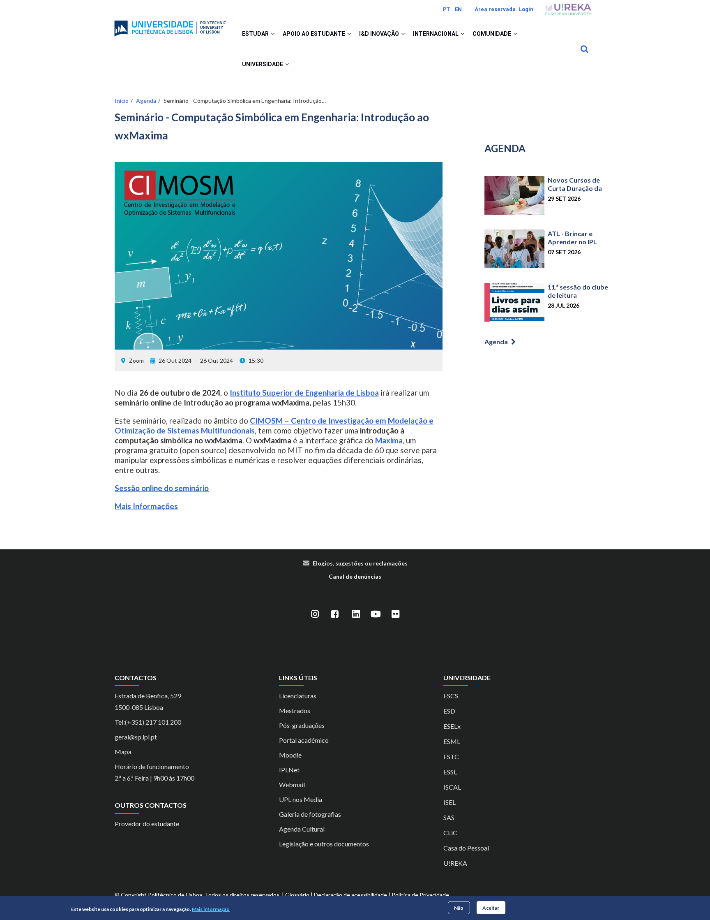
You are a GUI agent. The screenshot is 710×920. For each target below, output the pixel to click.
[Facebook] (334, 614)
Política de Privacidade (420, 894)
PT (446, 9)
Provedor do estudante (147, 823)
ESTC (451, 756)
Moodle (290, 755)
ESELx (452, 726)
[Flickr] (395, 614)
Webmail (292, 784)
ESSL (450, 772)
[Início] (170, 25)
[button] (272, 34)
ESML (451, 741)
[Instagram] (315, 614)
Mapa (123, 751)
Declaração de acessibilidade (350, 894)
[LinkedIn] (356, 614)
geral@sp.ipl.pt (136, 737)
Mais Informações (146, 506)
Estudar (256, 33)
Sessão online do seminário (162, 488)
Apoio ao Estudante (314, 33)
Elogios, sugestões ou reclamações (360, 563)
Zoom (136, 360)
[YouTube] (375, 614)
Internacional (436, 33)
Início (122, 100)
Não (458, 907)
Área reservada (495, 9)
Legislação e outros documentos (324, 844)
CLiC (450, 833)
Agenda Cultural (302, 829)
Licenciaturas (297, 696)
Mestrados (294, 710)
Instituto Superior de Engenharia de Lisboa (304, 392)
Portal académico (304, 740)
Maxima (389, 440)
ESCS (450, 696)
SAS (448, 817)
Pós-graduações (302, 725)
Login (526, 9)
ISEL (449, 802)
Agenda (146, 100)
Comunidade (492, 33)
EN (458, 9)
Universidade (263, 64)
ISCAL (452, 787)
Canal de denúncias (355, 576)
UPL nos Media (300, 799)
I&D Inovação (379, 33)
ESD (449, 711)
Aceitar (490, 907)
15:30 (256, 360)
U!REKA (455, 863)
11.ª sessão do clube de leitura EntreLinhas (578, 295)
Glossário (297, 894)
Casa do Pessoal (466, 848)
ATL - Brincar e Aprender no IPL (572, 237)
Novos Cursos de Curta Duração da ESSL (575, 188)
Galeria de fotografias (310, 814)
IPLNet (289, 770)
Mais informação (211, 909)
